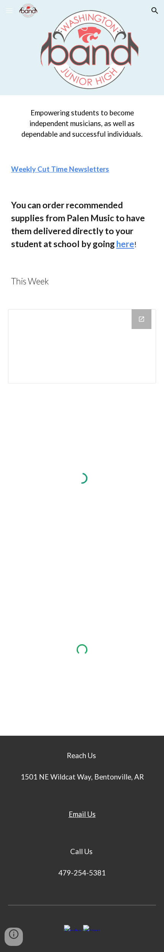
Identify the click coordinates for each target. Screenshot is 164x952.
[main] (82, 123)
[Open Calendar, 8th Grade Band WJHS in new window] (141, 319)
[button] (9, 10)
